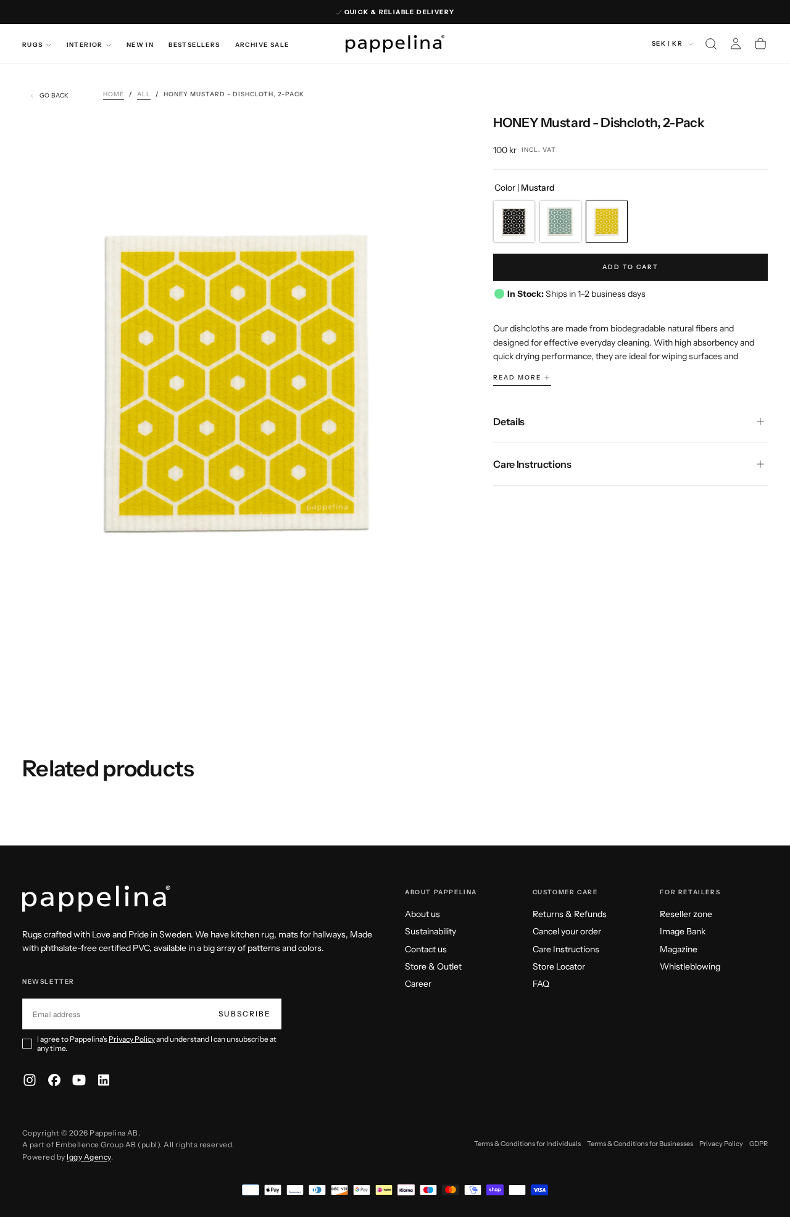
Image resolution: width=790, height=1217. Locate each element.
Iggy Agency (88, 1156)
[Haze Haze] (560, 222)
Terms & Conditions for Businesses (640, 1143)
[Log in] (735, 44)
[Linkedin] (103, 1080)
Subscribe (244, 1013)
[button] (711, 44)
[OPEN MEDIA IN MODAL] (433, 634)
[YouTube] (79, 1080)
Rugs (32, 45)
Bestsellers (194, 45)
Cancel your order (567, 931)
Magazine (678, 949)
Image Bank (682, 931)
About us (422, 914)
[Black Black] (514, 222)
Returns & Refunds (570, 914)
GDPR (758, 1143)
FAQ (541, 983)
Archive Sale (262, 45)
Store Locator (559, 966)
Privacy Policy (132, 1039)
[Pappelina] (96, 899)
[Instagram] (29, 1080)
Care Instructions (566, 949)
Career (418, 983)
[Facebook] (54, 1080)
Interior (85, 45)
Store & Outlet (433, 966)
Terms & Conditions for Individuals (527, 1143)
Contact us (426, 949)
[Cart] (760, 44)
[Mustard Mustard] (607, 222)
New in (140, 45)
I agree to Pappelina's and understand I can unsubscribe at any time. (156, 1043)
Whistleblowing (690, 966)
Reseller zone (686, 914)
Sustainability (430, 931)
